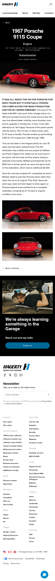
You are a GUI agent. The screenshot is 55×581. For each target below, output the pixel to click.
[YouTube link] (20, 375)
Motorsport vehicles (10, 453)
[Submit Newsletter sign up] (48, 394)
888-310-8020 (34, 456)
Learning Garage (10, 13)
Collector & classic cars (12, 439)
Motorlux (32, 483)
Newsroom (33, 514)
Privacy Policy (47, 401)
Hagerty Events (35, 466)
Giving (31, 524)
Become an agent (10, 480)
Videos (5, 515)
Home (31, 496)
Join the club (34, 422)
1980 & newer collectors (12, 435)
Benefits (32, 432)
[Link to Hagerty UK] (14, 552)
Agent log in (7, 484)
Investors (32, 521)
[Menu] (50, 4)
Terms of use (15, 563)
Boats (5, 456)
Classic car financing (11, 467)
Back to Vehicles (12, 268)
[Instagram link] (15, 375)
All (4, 522)
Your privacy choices (15, 558)
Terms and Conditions (14, 403)
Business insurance (10, 463)
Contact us (27, 345)
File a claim (7, 425)
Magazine (32, 439)
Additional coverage (10, 470)
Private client (8, 460)
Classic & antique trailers (12, 446)
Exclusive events (35, 443)
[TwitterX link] (10, 375)
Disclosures (40, 558)
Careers (32, 510)
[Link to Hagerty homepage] (16, 367)
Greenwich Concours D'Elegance (37, 478)
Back (7, 23)
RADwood (33, 486)
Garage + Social (9, 532)
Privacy (32, 538)
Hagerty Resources (10, 535)
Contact (32, 517)
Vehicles (36, 13)
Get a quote (7, 422)
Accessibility (29, 558)
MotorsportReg (9, 539)
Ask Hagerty (34, 429)
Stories (6, 518)
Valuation (32, 425)
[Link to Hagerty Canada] (9, 552)
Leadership (33, 503)
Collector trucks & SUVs (12, 442)
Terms (31, 541)
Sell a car (6, 501)
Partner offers (34, 436)
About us (32, 500)
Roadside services (36, 453)
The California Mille (36, 473)
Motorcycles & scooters (12, 449)
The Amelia (33, 470)
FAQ (30, 534)
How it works (8, 504)
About (25, 13)
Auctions (6, 494)
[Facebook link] (4, 375)
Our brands (33, 507)
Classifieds (7, 497)
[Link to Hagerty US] (4, 552)
